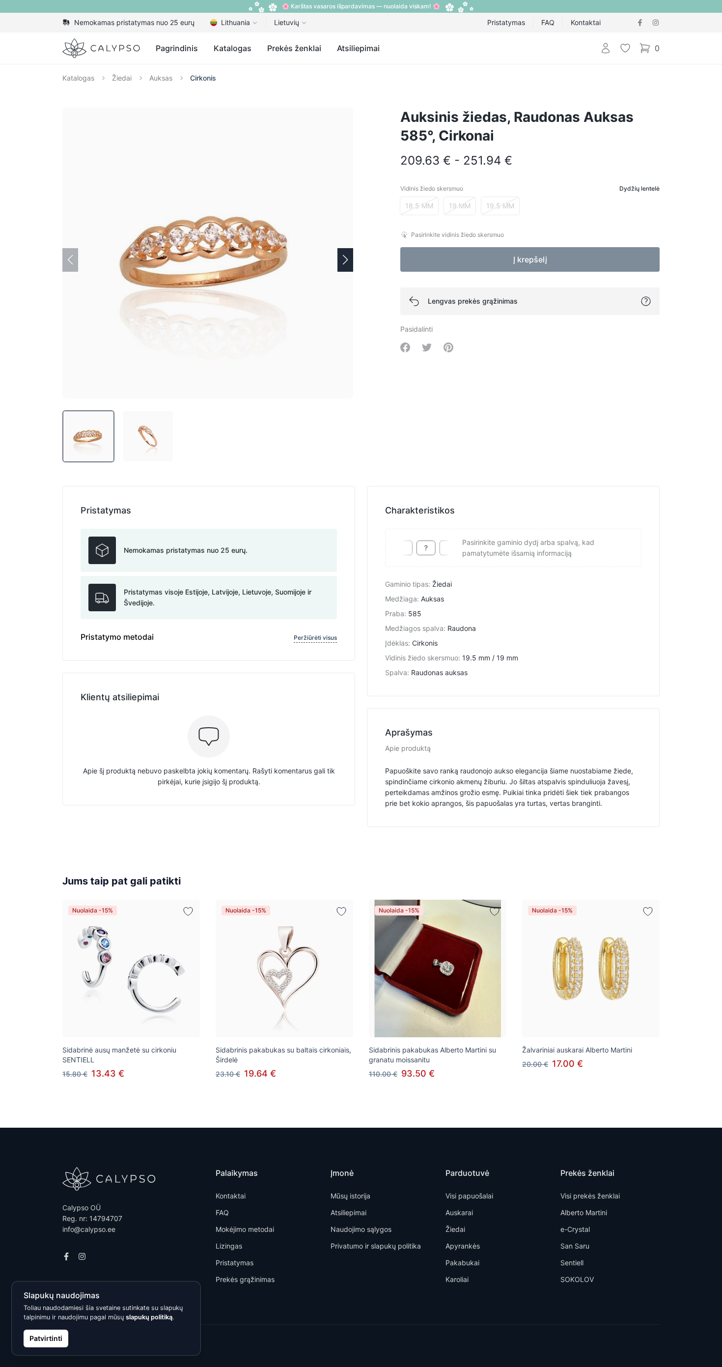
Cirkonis (203, 78)
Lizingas (229, 1246)
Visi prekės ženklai (590, 1196)
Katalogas (232, 48)
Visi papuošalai (469, 1196)
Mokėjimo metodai (245, 1229)
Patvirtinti (45, 1338)
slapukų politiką (149, 1317)
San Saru (574, 1246)
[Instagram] (655, 22)
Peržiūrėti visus (315, 637)
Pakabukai (462, 1262)
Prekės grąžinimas (245, 1279)
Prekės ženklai (294, 48)
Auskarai (459, 1212)
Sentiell (571, 1262)
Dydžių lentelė (639, 188)
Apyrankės (462, 1246)
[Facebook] (640, 22)
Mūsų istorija (350, 1196)
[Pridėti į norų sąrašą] (188, 911)
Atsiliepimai (358, 48)
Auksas (160, 78)
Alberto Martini (583, 1212)
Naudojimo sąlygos (361, 1229)
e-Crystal (575, 1229)
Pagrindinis (177, 48)
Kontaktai (586, 22)
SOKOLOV (577, 1279)
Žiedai (122, 78)
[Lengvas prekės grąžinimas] (646, 301)
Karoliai (457, 1279)
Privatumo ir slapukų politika (376, 1246)
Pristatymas (506, 22)
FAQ (548, 22)
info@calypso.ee (88, 1229)
